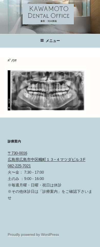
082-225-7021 (19, 166)
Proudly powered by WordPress (33, 234)
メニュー (53, 41)
